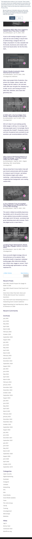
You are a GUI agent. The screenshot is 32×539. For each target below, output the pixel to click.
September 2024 (8, 363)
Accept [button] (12, 18)
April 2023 (6, 408)
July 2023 (5, 400)
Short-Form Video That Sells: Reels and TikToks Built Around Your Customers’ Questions (14, 295)
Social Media (16, 163)
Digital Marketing (8, 476)
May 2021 (6, 448)
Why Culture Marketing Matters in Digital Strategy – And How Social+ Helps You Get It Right (15, 158)
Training (5, 508)
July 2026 (5, 318)
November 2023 (7, 390)
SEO (23, 33)
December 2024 (7, 361)
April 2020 (6, 461)
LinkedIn (5, 484)
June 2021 (6, 445)
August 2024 (6, 366)
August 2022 (6, 430)
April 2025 (6, 350)
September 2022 (8, 427)
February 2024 (7, 382)
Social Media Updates (9, 498)
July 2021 (5, 443)
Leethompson (9, 33)
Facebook (6, 479)
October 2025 (7, 334)
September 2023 (8, 395)
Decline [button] (19, 18)
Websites (14, 76)
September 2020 (8, 453)
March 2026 (6, 329)
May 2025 (6, 347)
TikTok (5, 505)
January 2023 (7, 416)
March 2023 (6, 411)
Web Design (6, 513)
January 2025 (7, 358)
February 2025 (7, 355)
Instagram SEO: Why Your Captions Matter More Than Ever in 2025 (15, 30)
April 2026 (6, 326)
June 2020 (6, 459)
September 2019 (8, 467)
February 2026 (7, 331)
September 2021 (8, 440)
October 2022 (7, 424)
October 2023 (7, 392)
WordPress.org (7, 531)
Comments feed (7, 528)
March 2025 (6, 353)
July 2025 (5, 342)
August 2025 (6, 339)
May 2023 (6, 406)
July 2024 (5, 369)
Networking (6, 487)
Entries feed (6, 526)
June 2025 (6, 345)
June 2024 (6, 371)
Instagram (6, 482)
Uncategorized (7, 76)
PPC (4, 490)
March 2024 (6, 379)
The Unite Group (8, 503)
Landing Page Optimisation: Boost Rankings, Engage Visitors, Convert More (15, 246)
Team (4, 500)
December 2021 (7, 437)
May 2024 (6, 374)
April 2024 (6, 377)
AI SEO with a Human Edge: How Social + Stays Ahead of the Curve (14, 115)
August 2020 (6, 456)
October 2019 (7, 464)
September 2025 (8, 337)
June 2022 (6, 435)
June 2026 (6, 321)
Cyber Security (7, 474)
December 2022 (7, 419)
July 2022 (5, 432)
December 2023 (7, 387)
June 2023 (6, 403)
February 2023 (7, 414)
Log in (5, 523)
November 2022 (7, 422)
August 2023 (6, 398)
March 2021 (6, 451)
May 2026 (6, 324)
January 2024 (7, 384)
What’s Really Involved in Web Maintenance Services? (13, 71)
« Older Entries (7, 273)
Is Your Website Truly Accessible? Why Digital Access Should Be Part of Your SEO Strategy (15, 205)
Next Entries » (25, 273)
